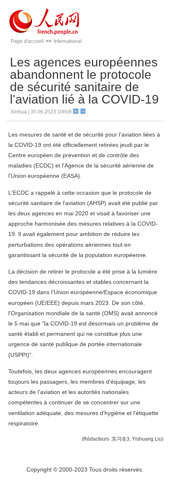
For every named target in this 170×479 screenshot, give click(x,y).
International (68, 41)
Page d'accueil (27, 41)
